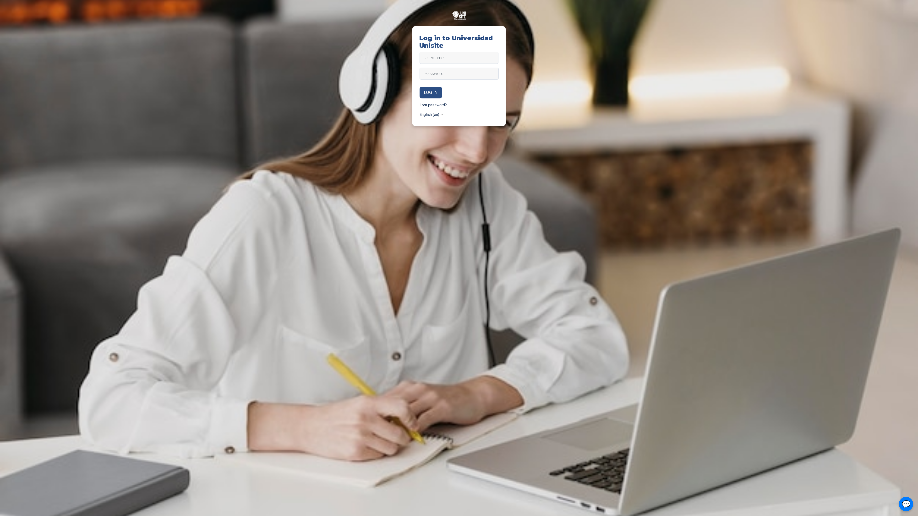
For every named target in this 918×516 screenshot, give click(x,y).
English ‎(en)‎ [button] (430, 114)
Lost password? (433, 105)
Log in (431, 92)
